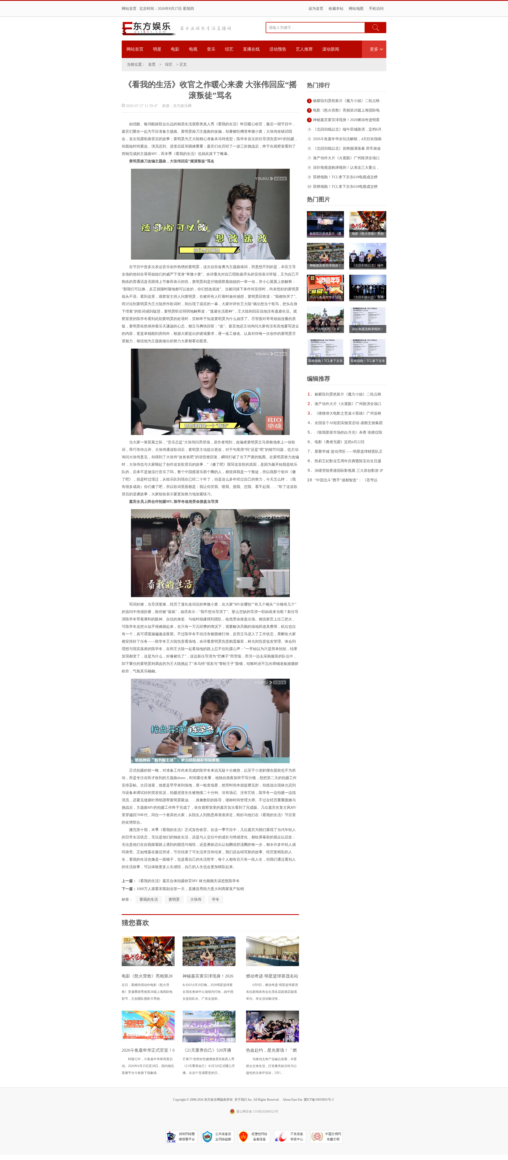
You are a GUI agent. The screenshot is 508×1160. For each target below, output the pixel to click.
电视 (193, 49)
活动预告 (277, 49)
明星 (157, 49)
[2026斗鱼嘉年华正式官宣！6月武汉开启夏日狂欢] (148, 1039)
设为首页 (316, 9)
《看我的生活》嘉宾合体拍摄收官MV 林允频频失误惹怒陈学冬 (188, 881)
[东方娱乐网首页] (149, 28)
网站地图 (356, 9)
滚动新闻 (330, 49)
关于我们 (240, 1099)
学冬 (215, 899)
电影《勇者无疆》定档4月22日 (340, 442)
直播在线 (251, 49)
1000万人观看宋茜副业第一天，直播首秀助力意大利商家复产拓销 (190, 889)
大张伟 (195, 899)
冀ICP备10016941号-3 (319, 1099)
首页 (152, 64)
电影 (175, 49)
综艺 (229, 49)
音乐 (211, 49)
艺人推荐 (304, 49)
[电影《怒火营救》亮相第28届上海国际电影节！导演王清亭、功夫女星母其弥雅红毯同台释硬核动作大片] (148, 965)
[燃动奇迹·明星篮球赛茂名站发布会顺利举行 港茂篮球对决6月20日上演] (272, 965)
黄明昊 (174, 899)
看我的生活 (148, 899)
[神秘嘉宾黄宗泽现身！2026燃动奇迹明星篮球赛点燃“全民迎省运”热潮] (209, 965)
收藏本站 (336, 9)
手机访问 (376, 9)
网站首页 (129, 9)
